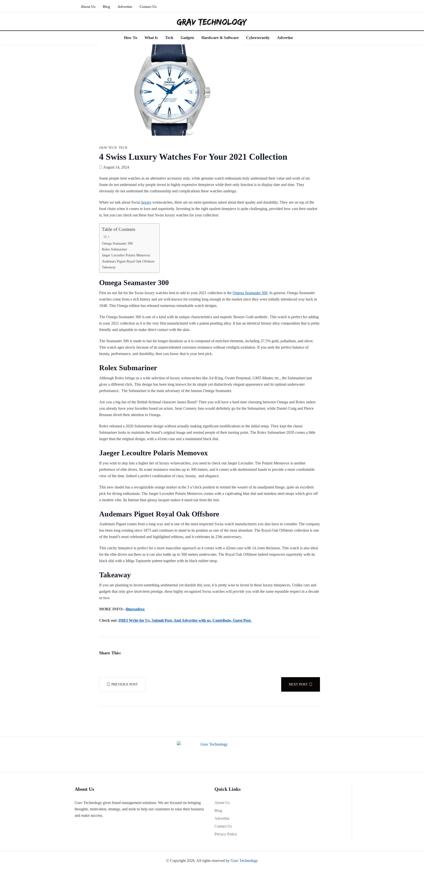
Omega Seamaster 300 (117, 243)
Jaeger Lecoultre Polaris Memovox (126, 255)
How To (130, 38)
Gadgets (187, 38)
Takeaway (109, 267)
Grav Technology (244, 860)
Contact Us (148, 7)
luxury (146, 202)
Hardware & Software (220, 38)
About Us (88, 7)
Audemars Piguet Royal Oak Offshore (128, 261)
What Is (151, 38)
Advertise (125, 7)
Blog (106, 7)
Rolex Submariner (114, 249)
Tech (169, 38)
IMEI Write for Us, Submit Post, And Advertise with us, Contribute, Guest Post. (185, 620)
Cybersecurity (258, 38)
